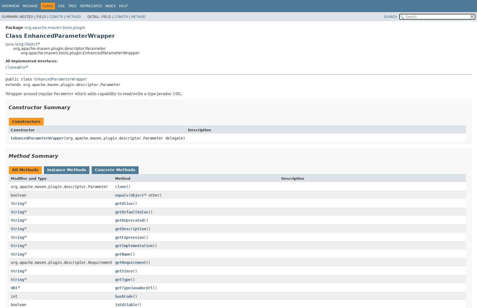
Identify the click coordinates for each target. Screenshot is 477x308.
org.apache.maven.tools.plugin (55, 27)
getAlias (124, 203)
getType (123, 279)
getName (123, 254)
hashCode (124, 296)
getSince (124, 271)
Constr (56, 17)
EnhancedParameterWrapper (60, 79)
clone (120, 186)
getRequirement (130, 262)
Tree (72, 6)
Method (73, 17)
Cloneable (15, 67)
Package (30, 6)
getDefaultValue (131, 212)
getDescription (130, 229)
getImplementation (134, 245)
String (17, 203)
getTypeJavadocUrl (134, 288)
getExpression (129, 237)
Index (110, 6)
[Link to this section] (74, 107)
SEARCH (390, 17)
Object (137, 195)
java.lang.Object (21, 44)
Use (61, 6)
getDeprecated (129, 220)
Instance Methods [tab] (66, 170)
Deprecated (91, 6)
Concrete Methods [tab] (115, 170)
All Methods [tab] (25, 170)
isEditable (126, 304)
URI (14, 288)
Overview (10, 6)
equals (121, 195)
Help (123, 6)
